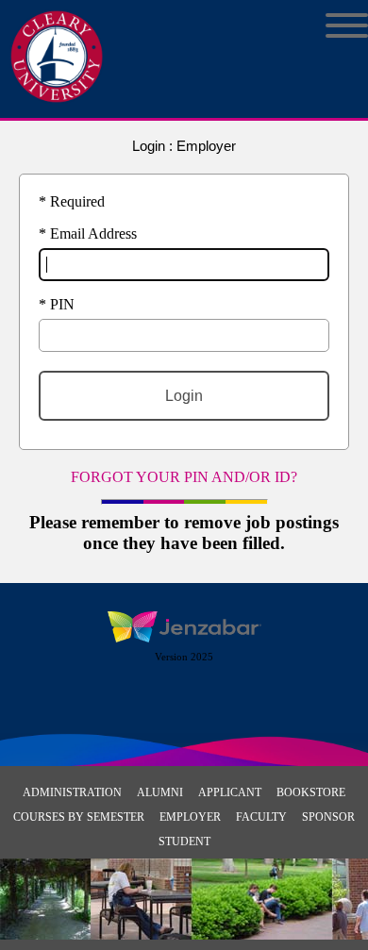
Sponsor (328, 817)
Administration (72, 792)
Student (184, 841)
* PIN (57, 304)
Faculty (261, 817)
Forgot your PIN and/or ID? (184, 477)
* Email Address (88, 233)
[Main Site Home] (56, 34)
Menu (332, 25)
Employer (190, 817)
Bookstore (310, 792)
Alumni (160, 792)
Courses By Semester (78, 817)
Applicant (229, 792)
